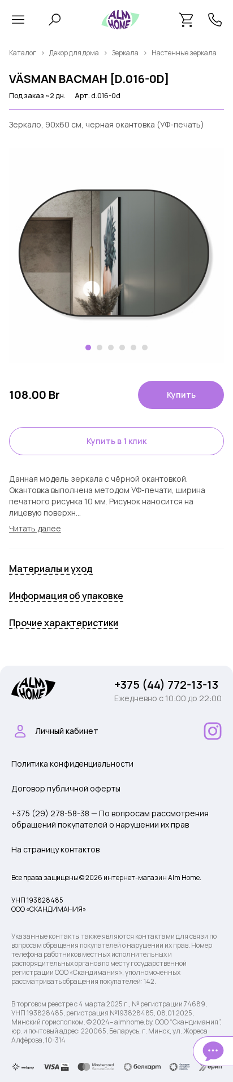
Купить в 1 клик (116, 441)
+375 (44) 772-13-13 (166, 684)
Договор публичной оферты (65, 788)
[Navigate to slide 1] (88, 347)
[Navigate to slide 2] (99, 347)
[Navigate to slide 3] (110, 347)
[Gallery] (116, 255)
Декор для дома (74, 53)
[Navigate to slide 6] (144, 347)
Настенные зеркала (184, 53)
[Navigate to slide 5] (133, 347)
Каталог (22, 53)
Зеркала (125, 53)
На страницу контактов (55, 849)
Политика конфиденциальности (72, 763)
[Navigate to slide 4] (122, 347)
